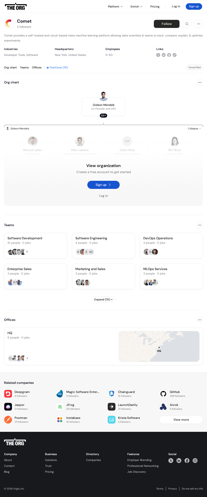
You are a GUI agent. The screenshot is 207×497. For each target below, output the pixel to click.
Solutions (51, 460)
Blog (7, 472)
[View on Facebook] (169, 55)
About (8, 460)
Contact (9, 466)
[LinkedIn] (178, 460)
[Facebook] (187, 460)
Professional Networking (143, 466)
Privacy (172, 488)
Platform (113, 6)
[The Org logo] (15, 442)
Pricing (49, 472)
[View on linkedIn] (164, 55)
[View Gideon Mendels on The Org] (103, 96)
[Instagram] (195, 460)
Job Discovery (136, 472)
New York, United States (70, 55)
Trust (48, 466)
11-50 (109, 55)
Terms (159, 488)
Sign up (194, 6)
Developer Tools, (14, 55)
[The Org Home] (16, 6)
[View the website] (174, 55)
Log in (176, 6)
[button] (103, 106)
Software (32, 55)
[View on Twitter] (158, 55)
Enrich (135, 6)
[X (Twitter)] (170, 460)
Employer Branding (139, 460)
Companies (93, 460)
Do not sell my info (192, 488)
